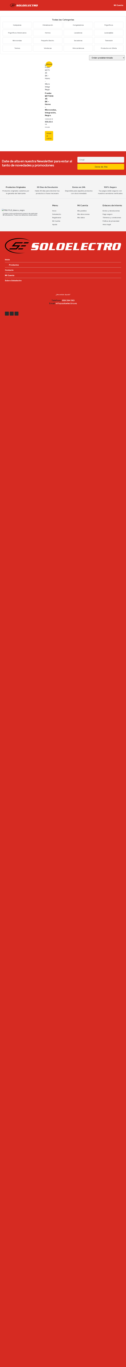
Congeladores (78, 25)
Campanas (17, 25)
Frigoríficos (108, 25)
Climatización (48, 25)
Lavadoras (78, 33)
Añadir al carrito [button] (49, 135)
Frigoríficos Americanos (17, 33)
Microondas (17, 41)
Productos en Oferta (109, 48)
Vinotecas (48, 48)
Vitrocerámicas (78, 48)
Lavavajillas (108, 33)
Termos (17, 48)
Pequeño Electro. (47, 41)
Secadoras (78, 41)
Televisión (109, 41)
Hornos (48, 33)
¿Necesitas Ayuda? (63, 294)
